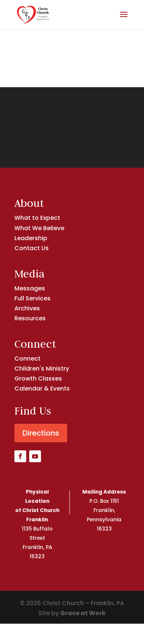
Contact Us (31, 248)
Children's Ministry (41, 368)
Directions (41, 433)
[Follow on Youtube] (35, 456)
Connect (27, 358)
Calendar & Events (42, 388)
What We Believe (39, 228)
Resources (30, 318)
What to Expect (37, 218)
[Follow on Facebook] (20, 456)
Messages (29, 288)
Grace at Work (83, 613)
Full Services (32, 298)
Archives (27, 308)
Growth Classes (38, 378)
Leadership (30, 238)
